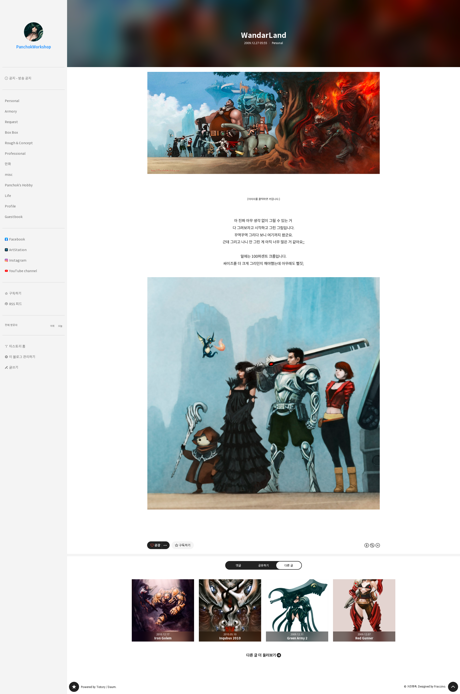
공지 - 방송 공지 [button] (20, 78)
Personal (277, 43)
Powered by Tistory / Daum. (98, 687)
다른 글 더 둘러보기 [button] (261, 655)
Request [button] (11, 122)
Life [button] (8, 195)
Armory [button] (11, 111)
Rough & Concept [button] (19, 143)
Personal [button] (12, 100)
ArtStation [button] (18, 249)
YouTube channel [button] (23, 271)
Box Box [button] (11, 132)
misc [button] (8, 174)
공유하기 (263, 565)
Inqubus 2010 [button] (230, 610)
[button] (33, 293)
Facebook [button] (17, 239)
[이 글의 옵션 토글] (166, 545)
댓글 (238, 565)
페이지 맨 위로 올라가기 (453, 687)
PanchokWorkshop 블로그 (74, 687)
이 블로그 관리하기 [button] (22, 357)
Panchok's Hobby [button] (19, 185)
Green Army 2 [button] (297, 610)
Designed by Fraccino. (432, 686)
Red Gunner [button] (364, 610)
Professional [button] (15, 153)
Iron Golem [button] (163, 610)
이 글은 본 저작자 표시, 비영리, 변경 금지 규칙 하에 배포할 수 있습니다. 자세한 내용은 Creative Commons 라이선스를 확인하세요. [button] (372, 545)
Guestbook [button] (14, 216)
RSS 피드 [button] (15, 304)
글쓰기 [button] (13, 367)
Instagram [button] (17, 260)
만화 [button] (8, 164)
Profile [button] (10, 206)
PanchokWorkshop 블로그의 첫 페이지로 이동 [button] (33, 33)
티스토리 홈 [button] (17, 346)
